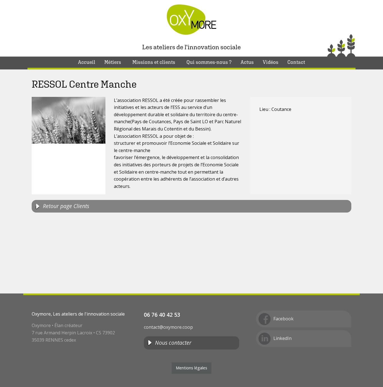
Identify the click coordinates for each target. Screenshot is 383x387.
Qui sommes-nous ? (209, 62)
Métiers (112, 62)
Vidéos (270, 62)
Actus (247, 62)
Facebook (283, 319)
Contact (296, 62)
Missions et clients (153, 62)
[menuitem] (86, 62)
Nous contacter (173, 342)
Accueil (86, 62)
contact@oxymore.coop (168, 327)
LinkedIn (282, 338)
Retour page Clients (66, 206)
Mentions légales (191, 367)
